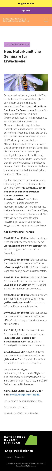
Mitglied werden (26, 3)
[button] (46, 20)
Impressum (9, 457)
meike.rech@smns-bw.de (24, 394)
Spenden (26, 10)
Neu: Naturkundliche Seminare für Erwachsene (22, 56)
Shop (8, 451)
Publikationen (23, 451)
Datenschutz (19, 457)
